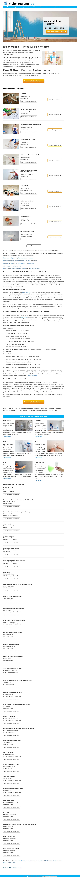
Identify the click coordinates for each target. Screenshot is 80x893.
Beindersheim (11, 863)
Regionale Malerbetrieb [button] (29, 7)
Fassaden (27, 261)
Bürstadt (42, 861)
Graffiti (35, 261)
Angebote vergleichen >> (55, 99)
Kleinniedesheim (34, 861)
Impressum (46, 876)
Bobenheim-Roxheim (23, 861)
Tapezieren (14, 258)
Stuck (14, 266)
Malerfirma (14, 263)
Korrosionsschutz (35, 269)
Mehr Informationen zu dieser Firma (28, 101)
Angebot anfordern (45, 7)
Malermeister (6, 263)
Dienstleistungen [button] (12, 7)
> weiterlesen (7, 436)
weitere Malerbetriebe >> (34, 246)
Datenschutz (53, 876)
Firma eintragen (59, 7)
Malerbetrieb (31, 263)
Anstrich (31, 258)
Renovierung (6, 258)
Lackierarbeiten (16, 269)
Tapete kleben (22, 258)
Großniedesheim (50, 861)
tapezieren (24, 317)
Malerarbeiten (21, 263)
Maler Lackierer (7, 269)
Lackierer (24, 269)
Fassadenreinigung (8, 261)
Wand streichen (7, 266)
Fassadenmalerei (19, 261)
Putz (20, 266)
